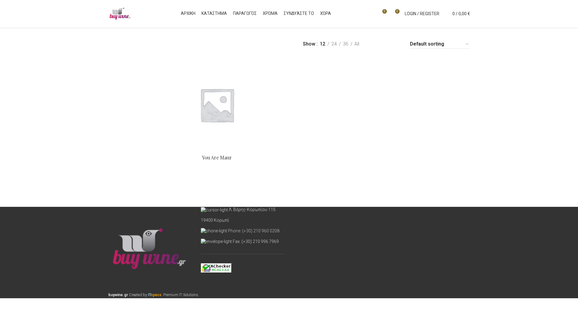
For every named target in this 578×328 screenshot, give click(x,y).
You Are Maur (217, 157)
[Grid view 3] (385, 44)
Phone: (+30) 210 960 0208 (253, 230)
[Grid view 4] (396, 44)
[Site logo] (120, 13)
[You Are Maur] (217, 105)
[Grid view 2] (373, 44)
